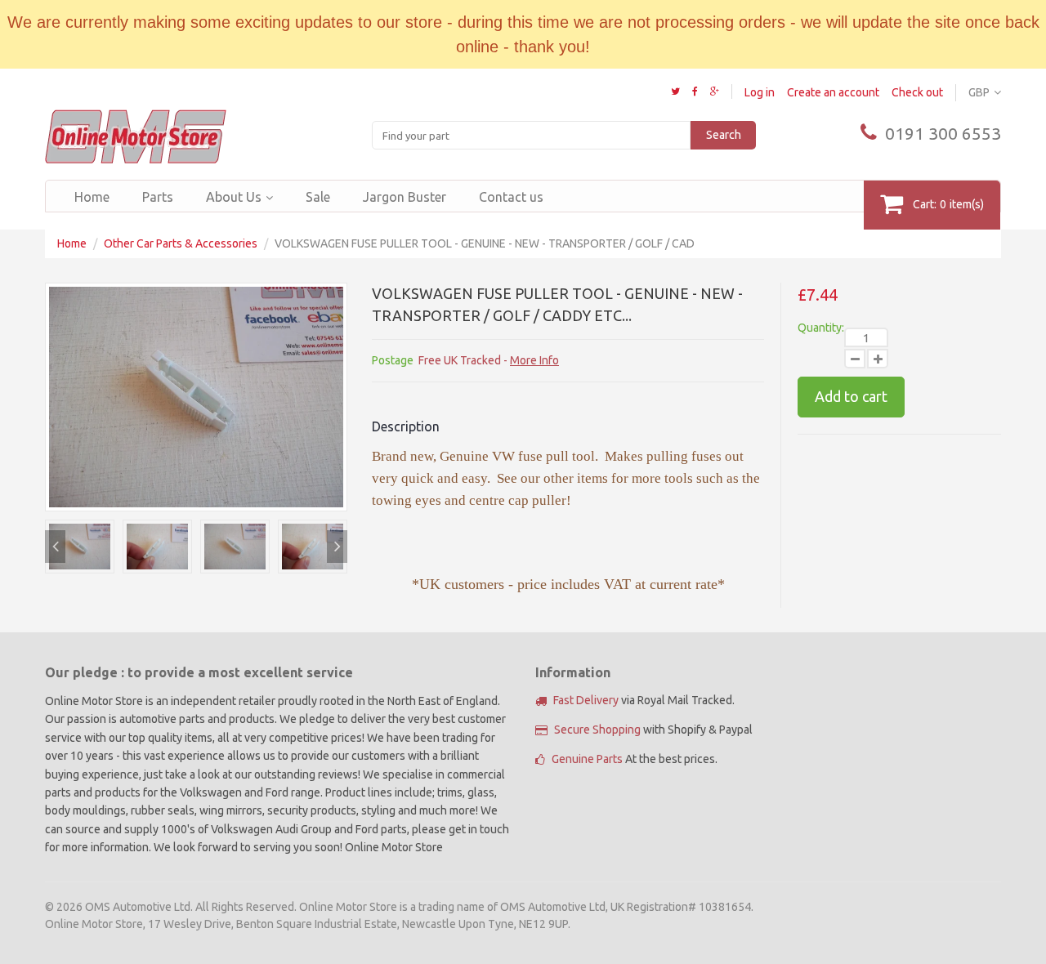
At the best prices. (634, 758)
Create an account (833, 92)
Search (723, 134)
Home (92, 197)
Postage (392, 360)
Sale (318, 197)
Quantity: (821, 327)
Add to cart (851, 396)
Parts (157, 197)
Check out (917, 92)
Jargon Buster (404, 197)
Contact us (511, 197)
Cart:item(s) (948, 204)
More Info (534, 360)
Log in (759, 92)
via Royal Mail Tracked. (644, 700)
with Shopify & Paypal (653, 729)
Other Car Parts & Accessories (180, 243)
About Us (234, 197)
